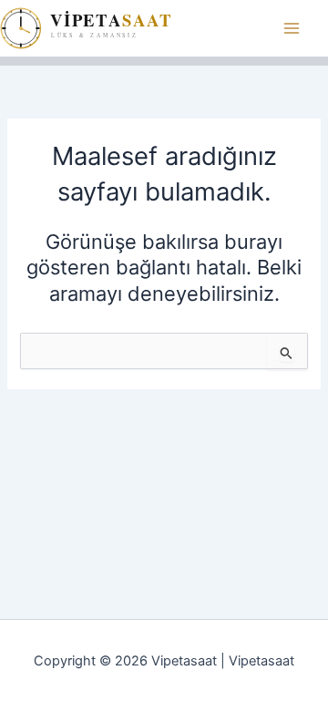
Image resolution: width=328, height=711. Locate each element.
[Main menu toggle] (291, 28)
